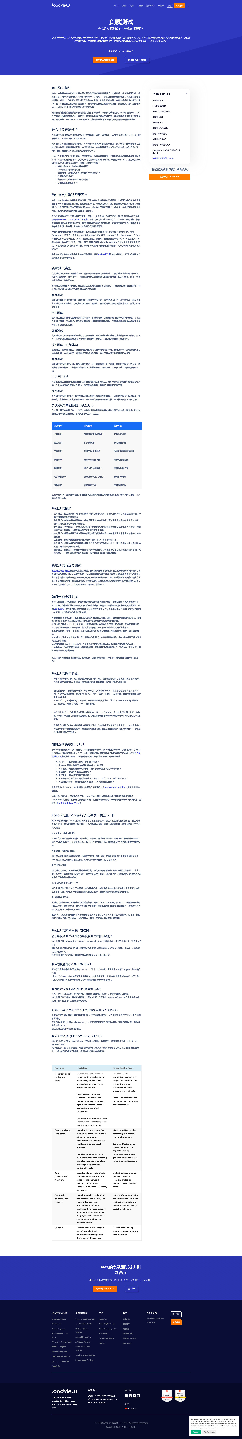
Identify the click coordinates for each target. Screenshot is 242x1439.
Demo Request (58, 1329)
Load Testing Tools (83, 1324)
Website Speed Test (155, 1319)
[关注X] (130, 1395)
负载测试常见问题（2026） (164, 158)
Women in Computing (61, 1342)
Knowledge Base (59, 1319)
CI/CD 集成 (127, 1343)
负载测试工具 (104, 254)
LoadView (59, 609)
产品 (115, 6)
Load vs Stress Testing (85, 1355)
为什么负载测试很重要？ (162, 111)
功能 (124, 6)
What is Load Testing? (85, 1319)
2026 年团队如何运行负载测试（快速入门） (166, 151)
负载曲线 (126, 1319)
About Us (56, 1366)
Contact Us (56, 1324)
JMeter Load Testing (84, 1360)
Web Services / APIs (107, 1329)
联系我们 (102, 1403)
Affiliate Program (59, 1347)
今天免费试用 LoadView (68, 803)
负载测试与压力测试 (160, 128)
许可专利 (125, 1427)
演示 (169, 6)
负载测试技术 (158, 122)
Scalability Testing (83, 1337)
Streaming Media (106, 1338)
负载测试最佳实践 (160, 139)
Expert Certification (60, 1361)
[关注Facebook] (126, 1395)
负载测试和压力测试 (61, 571)
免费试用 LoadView (169, 176)
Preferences (209, 1432)
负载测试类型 (158, 117)
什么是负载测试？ (160, 106)
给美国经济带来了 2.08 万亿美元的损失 (70, 219)
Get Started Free (105, 60)
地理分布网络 (128, 1334)
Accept (196, 1432)
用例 (140, 6)
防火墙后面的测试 (129, 1338)
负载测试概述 (158, 100)
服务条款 (117, 1427)
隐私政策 (109, 1427)
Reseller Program (59, 1351)
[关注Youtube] (138, 1395)
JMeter (102, 1343)
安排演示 (131, 1289)
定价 (132, 6)
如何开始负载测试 (160, 134)
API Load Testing (82, 1342)
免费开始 (179, 6)
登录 (162, 6)
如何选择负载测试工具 (161, 145)
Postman (103, 1334)
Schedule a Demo (137, 60)
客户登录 (176, 1314)
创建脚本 (126, 1324)
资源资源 (150, 6)
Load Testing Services (61, 1356)
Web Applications (107, 1324)
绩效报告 (126, 1329)
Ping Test (151, 1322)
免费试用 (176, 1322)
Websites (103, 1319)
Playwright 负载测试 (115, 787)
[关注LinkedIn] (134, 1395)
